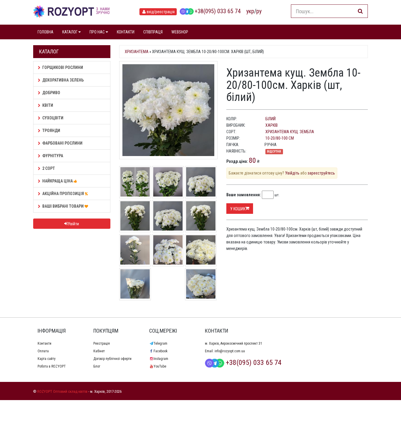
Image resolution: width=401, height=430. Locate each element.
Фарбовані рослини (62, 143)
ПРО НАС (98, 32)
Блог (96, 366)
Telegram (160, 343)
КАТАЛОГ (70, 32)
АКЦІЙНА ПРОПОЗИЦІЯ (63, 193)
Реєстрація (101, 343)
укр (250, 11)
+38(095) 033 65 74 (218, 11)
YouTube (160, 366)
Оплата (43, 351)
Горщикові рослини (62, 67)
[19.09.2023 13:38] (200, 181)
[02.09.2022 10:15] (200, 283)
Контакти (44, 343)
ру (259, 11)
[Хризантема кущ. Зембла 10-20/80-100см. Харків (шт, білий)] (168, 110)
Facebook (161, 351)
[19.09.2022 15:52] (200, 249)
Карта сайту (46, 359)
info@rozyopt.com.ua (230, 351)
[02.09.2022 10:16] (135, 283)
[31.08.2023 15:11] (135, 249)
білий (270, 118)
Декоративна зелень (63, 80)
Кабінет (99, 351)
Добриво (51, 92)
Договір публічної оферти (112, 359)
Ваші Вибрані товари (63, 206)
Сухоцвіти (52, 118)
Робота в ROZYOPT (52, 366)
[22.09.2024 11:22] (135, 181)
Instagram (161, 359)
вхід (161, 11)
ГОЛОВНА (45, 32)
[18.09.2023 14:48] (168, 215)
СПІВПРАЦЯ (153, 32)
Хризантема (137, 51)
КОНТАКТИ (125, 32)
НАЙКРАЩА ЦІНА (58, 181)
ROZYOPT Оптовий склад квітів (62, 391)
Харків (271, 125)
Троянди (51, 130)
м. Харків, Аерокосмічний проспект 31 (233, 343)
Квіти (47, 105)
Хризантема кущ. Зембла (289, 131)
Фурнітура (52, 155)
